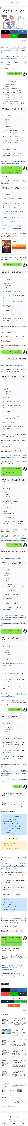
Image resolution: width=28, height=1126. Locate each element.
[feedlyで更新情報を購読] (20, 1001)
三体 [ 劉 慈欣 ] (16, 241)
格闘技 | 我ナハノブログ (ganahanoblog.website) (13, 975)
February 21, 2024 (17, 609)
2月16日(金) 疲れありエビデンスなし (13, 90)
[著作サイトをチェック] (7, 1001)
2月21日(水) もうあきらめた (11, 95)
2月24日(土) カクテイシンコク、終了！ (14, 97)
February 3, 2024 (17, 155)
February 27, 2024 (17, 758)
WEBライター (5, 983)
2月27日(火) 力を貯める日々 (11, 99)
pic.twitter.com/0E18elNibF (10, 221)
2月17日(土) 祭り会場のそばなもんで (13, 92)
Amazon (15, 245)
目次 (12, 81)
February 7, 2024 (17, 228)
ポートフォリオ (7, 1119)
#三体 (21, 211)
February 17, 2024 (17, 524)
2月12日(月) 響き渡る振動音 (11, 88)
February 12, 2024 (17, 320)
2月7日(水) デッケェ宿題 (10, 86)
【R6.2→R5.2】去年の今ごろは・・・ (13, 101)
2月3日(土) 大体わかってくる (11, 84)
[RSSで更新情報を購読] (14, 1005)
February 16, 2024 (17, 428)
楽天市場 (15, 248)
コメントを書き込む (14, 1102)
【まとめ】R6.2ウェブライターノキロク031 (14, 103)
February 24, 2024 (17, 688)
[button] (22, 36)
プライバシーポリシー (21, 1119)
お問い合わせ (14, 1121)
